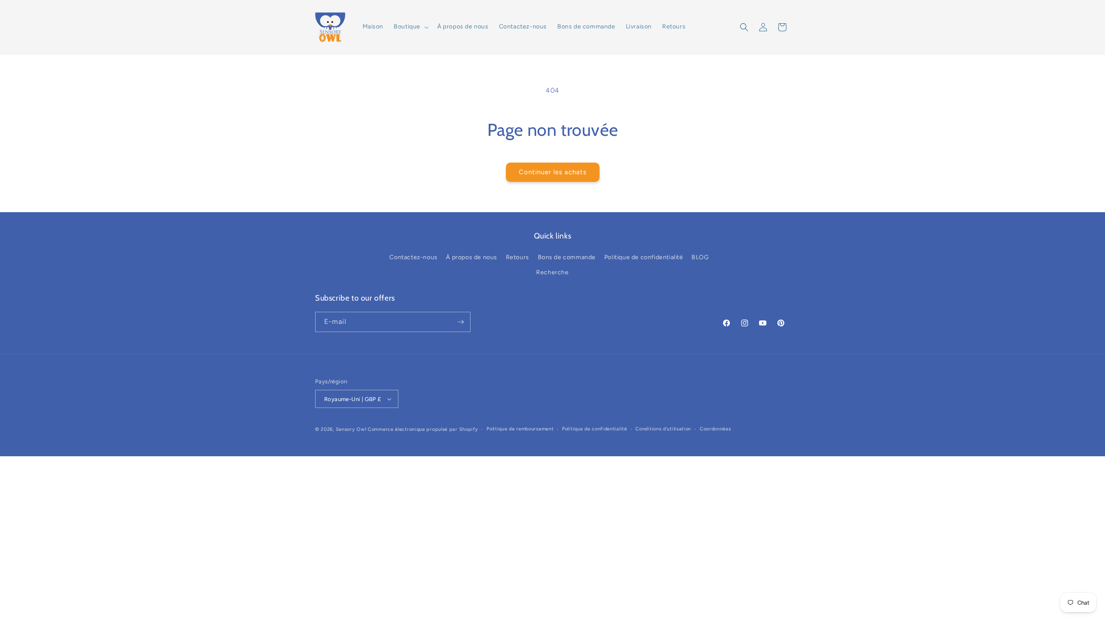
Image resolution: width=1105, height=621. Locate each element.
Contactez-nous (413, 257)
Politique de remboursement (519, 429)
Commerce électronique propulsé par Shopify (423, 429)
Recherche (552, 272)
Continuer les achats (553, 172)
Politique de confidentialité (643, 257)
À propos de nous (471, 257)
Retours (517, 257)
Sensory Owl (351, 429)
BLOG (700, 257)
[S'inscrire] (460, 322)
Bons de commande (567, 257)
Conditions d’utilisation (663, 429)
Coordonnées (715, 429)
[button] (410, 27)
